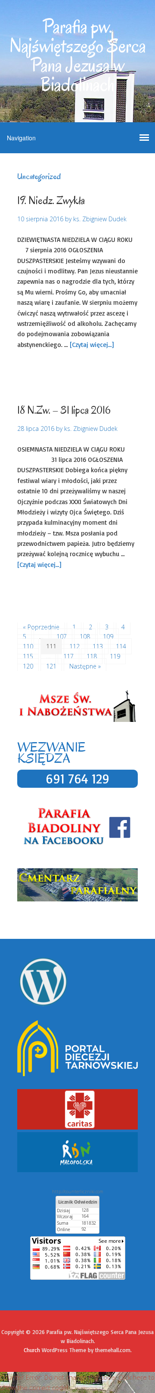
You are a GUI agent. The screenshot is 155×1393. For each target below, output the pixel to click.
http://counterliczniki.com (77, 1192)
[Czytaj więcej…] (92, 345)
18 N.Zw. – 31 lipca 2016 (64, 410)
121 (51, 666)
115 (28, 656)
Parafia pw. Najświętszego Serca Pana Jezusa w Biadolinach (77, 55)
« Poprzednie (41, 627)
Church (32, 1350)
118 (92, 656)
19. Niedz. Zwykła (51, 200)
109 (108, 636)
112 (74, 646)
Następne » (85, 666)
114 (121, 646)
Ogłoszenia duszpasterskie (83, 370)
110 (28, 646)
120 (28, 666)
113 (98, 646)
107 (61, 636)
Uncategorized (37, 380)
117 (68, 656)
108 (85, 636)
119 (115, 656)
